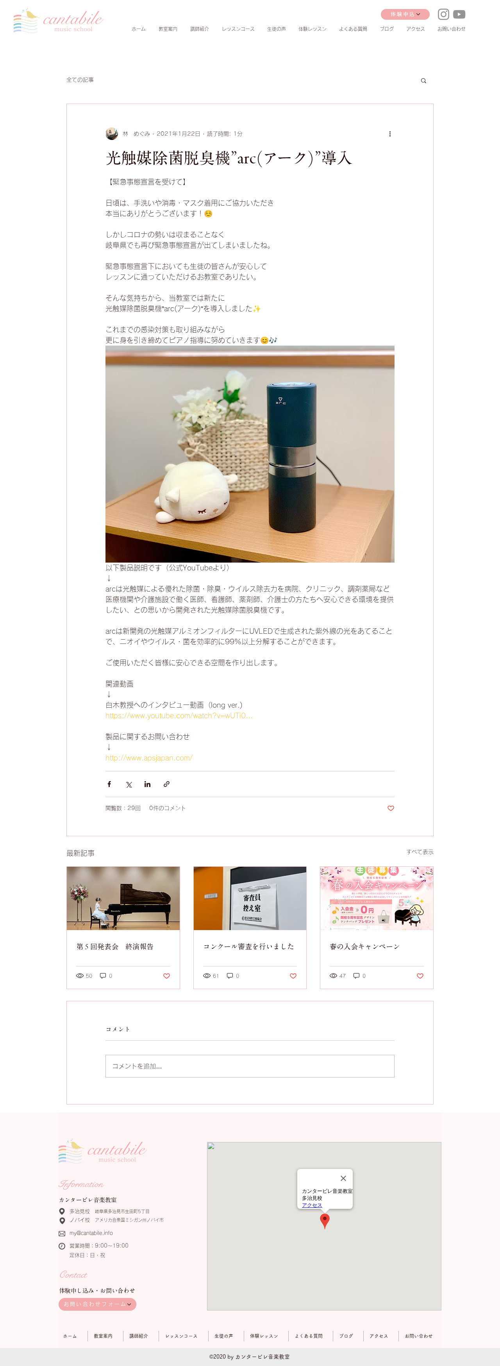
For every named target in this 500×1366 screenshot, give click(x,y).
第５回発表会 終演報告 (115, 946)
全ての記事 (80, 79)
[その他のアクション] (390, 133)
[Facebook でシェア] (109, 784)
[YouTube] (459, 14)
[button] (423, 80)
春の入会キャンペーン (365, 946)
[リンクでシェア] (166, 784)
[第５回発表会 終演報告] (123, 898)
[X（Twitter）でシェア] (128, 784)
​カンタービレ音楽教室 (88, 1200)
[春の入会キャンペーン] (376, 898)
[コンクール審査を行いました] (250, 898)
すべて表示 (420, 852)
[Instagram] (443, 14)
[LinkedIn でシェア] (147, 784)
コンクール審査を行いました (248, 946)
